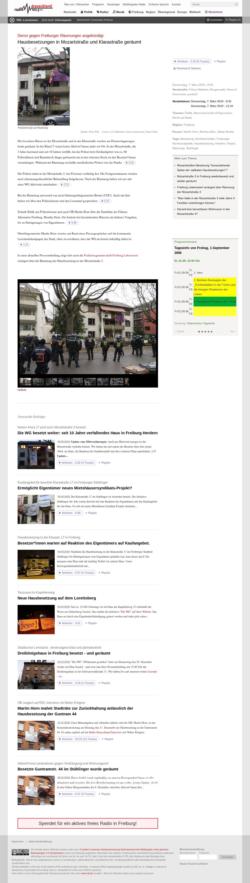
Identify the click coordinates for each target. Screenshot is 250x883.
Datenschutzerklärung (40, 841)
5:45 (73, 222)
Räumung (178, 148)
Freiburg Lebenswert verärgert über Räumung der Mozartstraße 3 (205, 189)
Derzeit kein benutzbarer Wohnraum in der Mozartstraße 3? (203, 211)
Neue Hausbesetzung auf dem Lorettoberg (57, 595)
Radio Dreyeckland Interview (105, 732)
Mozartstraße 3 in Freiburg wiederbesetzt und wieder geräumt (205, 179)
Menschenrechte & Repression (213, 113)
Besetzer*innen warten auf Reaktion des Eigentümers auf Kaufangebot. (84, 540)
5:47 (106, 201)
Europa (182, 11)
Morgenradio (218, 89)
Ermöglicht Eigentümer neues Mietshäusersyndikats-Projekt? (75, 485)
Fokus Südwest (198, 89)
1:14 (25, 244)
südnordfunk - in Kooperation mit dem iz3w (200, 326)
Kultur (104, 11)
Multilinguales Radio (134, 4)
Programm (98, 4)
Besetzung (187, 138)
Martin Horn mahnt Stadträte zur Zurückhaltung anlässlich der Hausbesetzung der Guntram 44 (75, 708)
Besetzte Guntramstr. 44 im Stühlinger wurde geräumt (68, 766)
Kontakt (176, 4)
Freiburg (138, 11)
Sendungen (113, 4)
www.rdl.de (87, 873)
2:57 (153, 451)
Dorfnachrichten (205, 138)
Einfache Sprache (159, 4)
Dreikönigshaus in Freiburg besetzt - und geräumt (64, 650)
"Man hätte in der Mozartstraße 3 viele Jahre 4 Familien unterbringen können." (206, 200)
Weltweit (195, 11)
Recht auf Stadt (182, 117)
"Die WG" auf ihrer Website (135, 611)
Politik (88, 11)
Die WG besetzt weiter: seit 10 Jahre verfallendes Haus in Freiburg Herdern (88, 430)
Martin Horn (191, 131)
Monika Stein (208, 131)
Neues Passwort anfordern (194, 863)
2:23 (66, 184)
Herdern (220, 143)
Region (150, 11)
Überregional (166, 11)
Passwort (204, 853)
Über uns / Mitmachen (76, 4)
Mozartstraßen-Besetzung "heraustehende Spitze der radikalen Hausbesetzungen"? (203, 168)
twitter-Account (148, 671)
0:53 (131, 162)
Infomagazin (63, 19)
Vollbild (22, 389)
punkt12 (192, 94)
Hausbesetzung (204, 143)
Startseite (70, 11)
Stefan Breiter (225, 131)
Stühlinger (192, 148)
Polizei (231, 143)
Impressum (17, 841)
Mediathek (215, 11)
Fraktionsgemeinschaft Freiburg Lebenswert (111, 255)
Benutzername (187, 853)
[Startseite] (39, 9)
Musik (120, 11)
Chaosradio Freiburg (102, 20)
